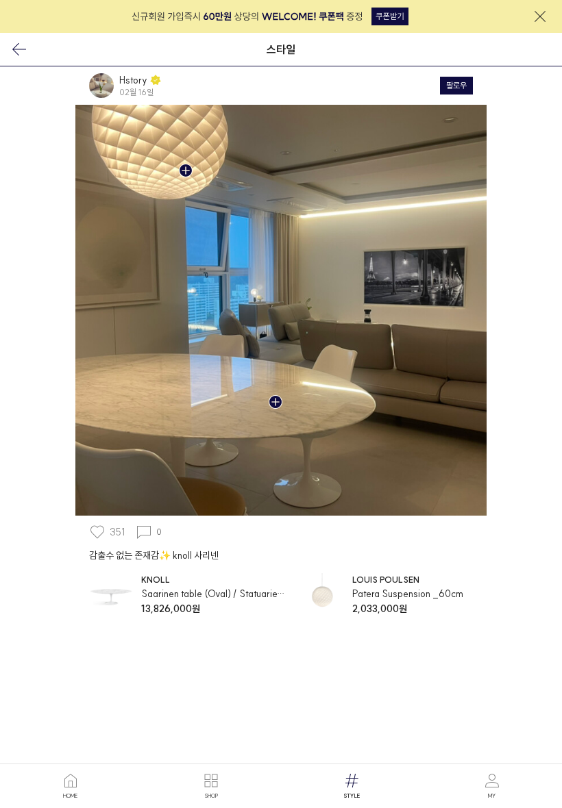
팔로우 (456, 85)
